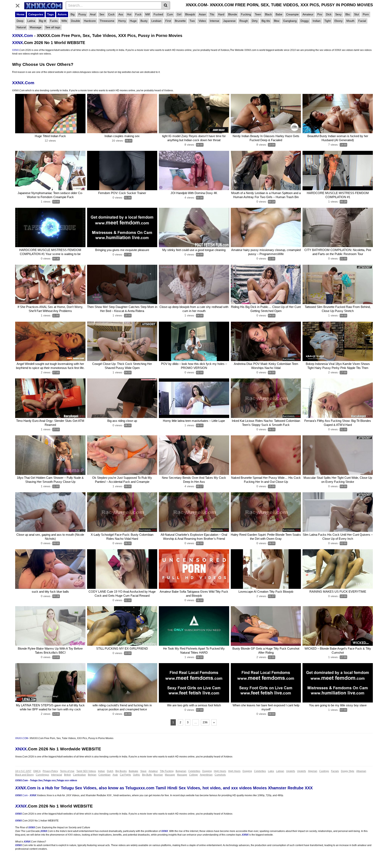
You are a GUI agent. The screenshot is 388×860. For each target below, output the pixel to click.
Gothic (136, 774)
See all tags (52, 27)
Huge (133, 20)
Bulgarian (181, 771)
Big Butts (147, 774)
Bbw (276, 20)
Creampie (292, 14)
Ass (120, 14)
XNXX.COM (21, 738)
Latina (31, 20)
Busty (144, 20)
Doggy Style (347, 771)
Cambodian (79, 774)
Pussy (82, 14)
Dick (328, 14)
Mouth (350, 20)
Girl (179, 14)
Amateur (308, 14)
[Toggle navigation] (19, 5)
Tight (327, 20)
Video (202, 20)
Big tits (265, 20)
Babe (279, 14)
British (67, 774)
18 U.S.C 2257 (23, 771)
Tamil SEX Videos (86, 771)
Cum (170, 14)
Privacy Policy (50, 771)
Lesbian (156, 20)
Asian (202, 14)
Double (75, 20)
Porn (366, 14)
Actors (62, 14)
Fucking (246, 14)
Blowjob (190, 14)
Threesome (107, 20)
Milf (147, 14)
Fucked (158, 14)
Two (192, 20)
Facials (335, 771)
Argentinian (206, 774)
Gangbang (290, 20)
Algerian (312, 771)
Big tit (42, 20)
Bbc (347, 14)
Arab (115, 774)
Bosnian (158, 774)
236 (205, 722)
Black (268, 14)
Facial (362, 20)
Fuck (138, 14)
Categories (35, 14)
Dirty (255, 20)
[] (165, 5)
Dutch (110, 771)
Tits (212, 14)
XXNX (17, 42)
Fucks (54, 20)
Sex (101, 14)
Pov (319, 14)
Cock (111, 14)
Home (20, 14)
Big (73, 14)
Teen (258, 14)
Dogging (207, 771)
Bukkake (133, 771)
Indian (317, 20)
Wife (64, 20)
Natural (21, 27)
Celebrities (194, 771)
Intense (214, 20)
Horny (122, 20)
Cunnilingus (42, 774)
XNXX (21, 749)
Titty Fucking (167, 771)
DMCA (37, 771)
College (193, 774)
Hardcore (90, 20)
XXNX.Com (22, 35)
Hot (129, 14)
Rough (243, 20)
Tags (50, 14)
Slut (356, 14)
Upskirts (290, 771)
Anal (93, 14)
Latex (271, 771)
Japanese (229, 20)
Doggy (304, 20)
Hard (221, 14)
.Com (25, 795)
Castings (324, 771)
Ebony (338, 20)
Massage (35, 27)
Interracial (56, 774)
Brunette (180, 20)
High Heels (220, 771)
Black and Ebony (24, 774)
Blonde (232, 14)
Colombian (104, 774)
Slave (143, 771)
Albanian (361, 771)
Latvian (280, 771)
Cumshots (220, 774)
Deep (20, 20)
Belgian (92, 774)
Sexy (338, 14)
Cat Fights (125, 774)
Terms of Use (67, 771)
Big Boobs (121, 771)
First (168, 20)
